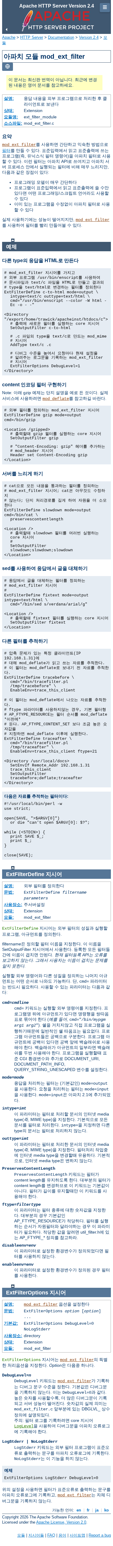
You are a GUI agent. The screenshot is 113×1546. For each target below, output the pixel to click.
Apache (8, 37)
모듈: (9, 917)
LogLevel (23, 1426)
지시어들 (36, 1535)
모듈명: (11, 116)
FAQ (51, 1535)
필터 (6, 150)
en (78, 1510)
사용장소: (13, 904)
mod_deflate (55, 398)
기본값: (11, 1323)
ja (97, 1510)
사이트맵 (77, 1535)
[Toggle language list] (7, 67)
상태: (9, 110)
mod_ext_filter (19, 144)
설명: (9, 98)
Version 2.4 (89, 37)
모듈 (21, 1535)
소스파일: (13, 123)
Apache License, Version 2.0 (61, 1522)
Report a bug (100, 1535)
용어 (62, 1535)
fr (88, 1510)
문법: (9, 892)
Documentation (61, 37)
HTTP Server (31, 37)
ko (106, 1510)
